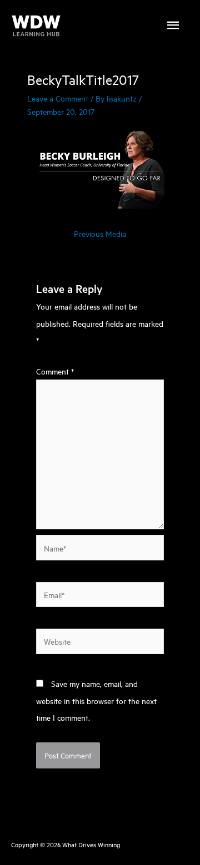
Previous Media (100, 233)
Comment (55, 371)
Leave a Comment (57, 98)
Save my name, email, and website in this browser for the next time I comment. (96, 700)
